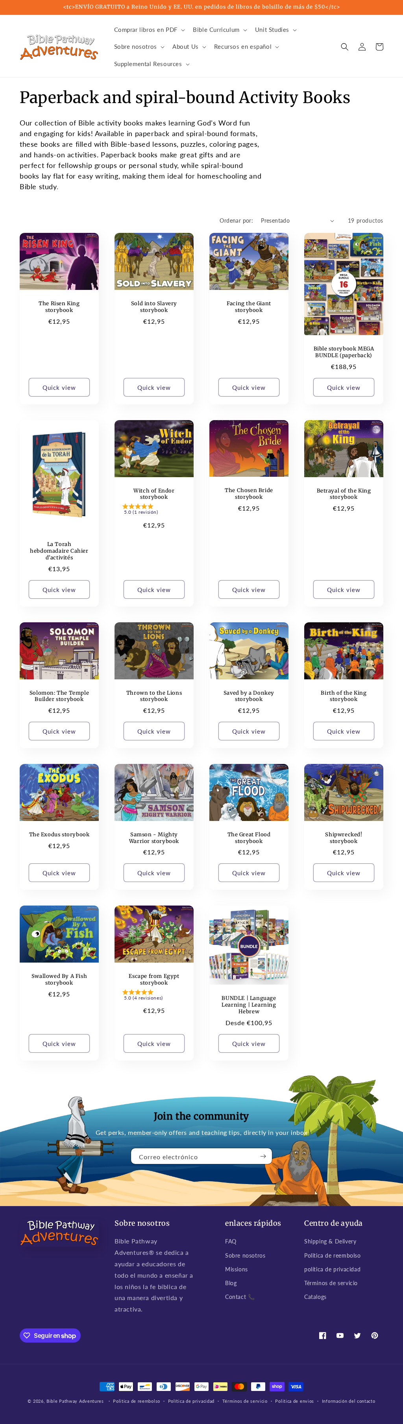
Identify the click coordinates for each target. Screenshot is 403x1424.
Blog (231, 1283)
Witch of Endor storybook (153, 494)
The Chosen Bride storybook (249, 493)
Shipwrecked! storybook (343, 838)
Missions (236, 1269)
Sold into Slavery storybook (154, 307)
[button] (149, 30)
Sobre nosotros (245, 1255)
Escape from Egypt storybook (154, 979)
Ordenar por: (236, 220)
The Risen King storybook (59, 307)
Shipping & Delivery (330, 1241)
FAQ (231, 1241)
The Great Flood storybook (249, 838)
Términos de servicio (331, 1283)
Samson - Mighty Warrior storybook (154, 838)
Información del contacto (348, 1401)
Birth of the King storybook (343, 696)
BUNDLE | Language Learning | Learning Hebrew (249, 1005)
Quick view (59, 387)
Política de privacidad (191, 1401)
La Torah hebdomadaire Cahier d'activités (59, 551)
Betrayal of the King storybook (344, 494)
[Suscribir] (263, 1156)
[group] (154, 511)
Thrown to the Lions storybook (154, 696)
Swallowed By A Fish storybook (59, 979)
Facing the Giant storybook (249, 307)
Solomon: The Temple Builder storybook (59, 696)
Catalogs (315, 1296)
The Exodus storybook (59, 835)
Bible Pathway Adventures (75, 1401)
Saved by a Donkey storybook (249, 696)
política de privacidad (332, 1269)
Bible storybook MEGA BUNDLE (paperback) (344, 352)
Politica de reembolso (332, 1255)
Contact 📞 (240, 1296)
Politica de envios (294, 1401)
